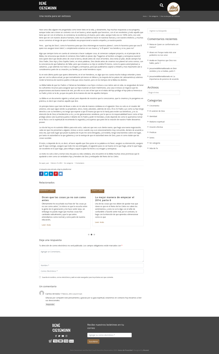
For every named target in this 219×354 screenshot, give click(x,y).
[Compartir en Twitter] (46, 174)
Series (151, 137)
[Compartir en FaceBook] (41, 174)
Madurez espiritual (157, 121)
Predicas (152, 132)
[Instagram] (66, 335)
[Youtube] (63, 335)
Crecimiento (154, 105)
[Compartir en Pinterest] (56, 174)
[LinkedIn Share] (51, 174)
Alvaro (152, 52)
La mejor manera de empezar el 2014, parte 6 (59, 199)
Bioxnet (146, 350)
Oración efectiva (156, 127)
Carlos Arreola (52, 294)
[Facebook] (56, 335)
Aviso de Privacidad (125, 350)
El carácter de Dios (157, 111)
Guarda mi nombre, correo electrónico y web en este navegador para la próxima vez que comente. (77, 277)
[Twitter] (59, 335)
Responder (50, 304)
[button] (88, 234)
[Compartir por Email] (60, 174)
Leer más (43, 222)
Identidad (153, 116)
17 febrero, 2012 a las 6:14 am (71, 294)
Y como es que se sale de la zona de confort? (115, 199)
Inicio (145, 16)
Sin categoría (153, 16)
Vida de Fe (153, 148)
